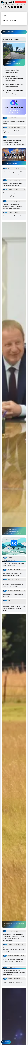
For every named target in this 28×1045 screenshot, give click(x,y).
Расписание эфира (12, 163)
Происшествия (18, 944)
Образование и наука (9, 560)
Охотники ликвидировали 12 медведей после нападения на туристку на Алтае (14, 78)
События (16, 956)
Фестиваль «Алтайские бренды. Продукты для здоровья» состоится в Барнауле (14, 92)
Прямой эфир (21, 2)
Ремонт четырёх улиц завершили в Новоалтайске (12, 62)
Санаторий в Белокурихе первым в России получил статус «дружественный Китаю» (14, 70)
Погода (16, 118)
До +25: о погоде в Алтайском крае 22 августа (14, 924)
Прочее (22, 956)
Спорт (16, 189)
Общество (17, 127)
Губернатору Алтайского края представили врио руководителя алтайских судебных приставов (13, 531)
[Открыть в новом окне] (5, 7)
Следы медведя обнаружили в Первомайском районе (14, 85)
